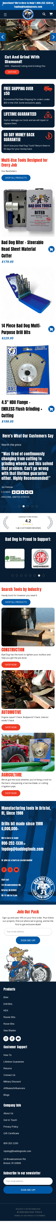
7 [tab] (39, 575)
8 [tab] (43, 575)
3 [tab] (28, 506)
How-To (7, 1055)
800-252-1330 (12, 843)
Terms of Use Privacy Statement (29, 1216)
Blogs (6, 1095)
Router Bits (9, 1017)
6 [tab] (35, 575)
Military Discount (12, 1081)
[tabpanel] (28, 471)
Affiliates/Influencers (14, 1088)
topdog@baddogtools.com (22, 849)
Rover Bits (9, 1024)
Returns (8, 1068)
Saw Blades (10, 1030)
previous (2, 37)
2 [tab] (24, 506)
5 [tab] (37, 506)
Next (53, 5)
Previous (2, 5)
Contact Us (9, 1075)
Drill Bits (8, 1004)
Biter (6, 997)
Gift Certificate (11, 1133)
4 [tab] (32, 506)
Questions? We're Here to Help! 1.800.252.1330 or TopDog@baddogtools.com (28, 4)
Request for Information (28, 1209)
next (53, 37)
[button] (28, 49)
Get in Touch (10, 1120)
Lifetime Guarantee (14, 1061)
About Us (8, 1113)
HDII (6, 1010)
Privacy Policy (11, 1126)
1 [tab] (19, 506)
